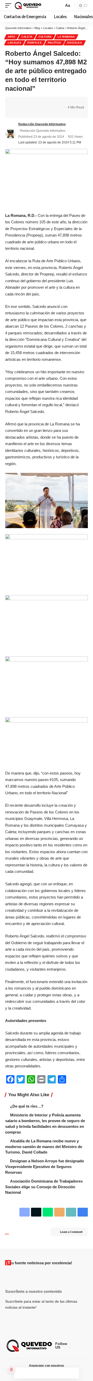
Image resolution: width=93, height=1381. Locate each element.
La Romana (66, 36)
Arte (12, 36)
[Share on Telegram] (40, 103)
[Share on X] (24, 103)
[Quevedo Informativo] (28, 5)
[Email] (48, 103)
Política (54, 42)
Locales (14, 42)
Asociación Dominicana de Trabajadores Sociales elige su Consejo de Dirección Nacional (44, 1187)
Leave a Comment (71, 1231)
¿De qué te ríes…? (26, 1106)
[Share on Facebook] (16, 103)
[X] (80, 1345)
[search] (59, 5)
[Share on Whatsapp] (32, 103)
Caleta (27, 36)
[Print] (16, 112)
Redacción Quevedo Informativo (42, 124)
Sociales (74, 42)
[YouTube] (86, 1345)
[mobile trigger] (9, 5)
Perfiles (34, 42)
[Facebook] (74, 1345)
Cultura (45, 36)
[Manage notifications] (11, 1369)
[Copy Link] (56, 103)
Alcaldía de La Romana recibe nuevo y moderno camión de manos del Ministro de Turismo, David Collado (43, 1147)
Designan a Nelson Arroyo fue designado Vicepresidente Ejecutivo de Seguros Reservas (44, 1167)
